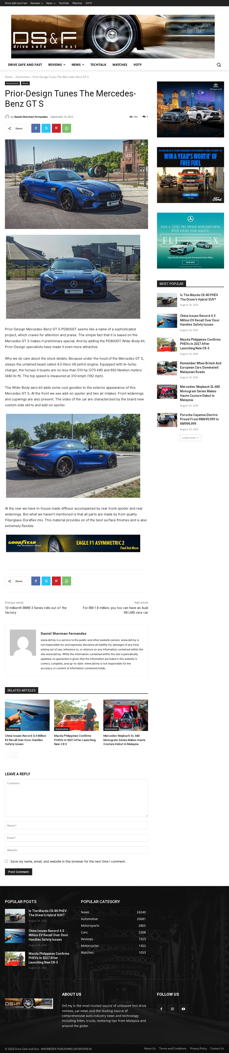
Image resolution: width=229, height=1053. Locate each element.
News (25, 83)
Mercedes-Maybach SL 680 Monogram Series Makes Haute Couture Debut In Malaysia (124, 739)
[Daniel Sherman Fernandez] (8, 117)
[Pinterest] (56, 128)
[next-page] (15, 755)
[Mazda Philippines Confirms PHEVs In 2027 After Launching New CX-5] (76, 715)
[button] (218, 64)
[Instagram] (172, 1008)
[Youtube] (183, 1008)
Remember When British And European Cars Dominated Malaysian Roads (200, 367)
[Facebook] (35, 128)
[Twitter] (46, 128)
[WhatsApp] (66, 128)
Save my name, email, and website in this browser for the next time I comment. (68, 861)
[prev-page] (8, 755)
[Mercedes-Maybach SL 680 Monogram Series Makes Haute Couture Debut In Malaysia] (125, 715)
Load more (189, 438)
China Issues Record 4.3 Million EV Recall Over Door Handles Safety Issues (25, 739)
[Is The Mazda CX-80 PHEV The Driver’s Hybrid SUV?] (167, 300)
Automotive (22, 77)
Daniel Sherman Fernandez (31, 116)
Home (9, 77)
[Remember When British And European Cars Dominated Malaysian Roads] (167, 368)
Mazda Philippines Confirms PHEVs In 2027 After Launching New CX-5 (75, 739)
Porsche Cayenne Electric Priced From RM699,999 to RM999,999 (199, 419)
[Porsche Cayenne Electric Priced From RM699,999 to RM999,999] (167, 420)
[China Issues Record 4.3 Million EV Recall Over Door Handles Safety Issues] (27, 715)
